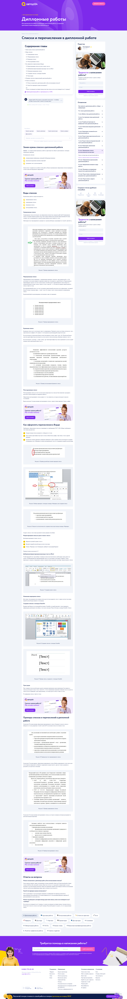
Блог (97, 972)
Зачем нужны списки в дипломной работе (35, 50)
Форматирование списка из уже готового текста (38, 66)
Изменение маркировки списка (35, 71)
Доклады (39, 921)
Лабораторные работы (31, 926)
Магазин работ (84, 984)
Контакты (98, 980)
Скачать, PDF (88, 195)
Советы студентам (54, 931)
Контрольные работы (64, 916)
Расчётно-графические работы (34, 931)
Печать (95, 195)
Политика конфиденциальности (65, 989)
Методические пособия (30, 15)
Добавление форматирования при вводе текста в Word (40, 69)
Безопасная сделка (62, 978)
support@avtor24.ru (26, 974)
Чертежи (50, 921)
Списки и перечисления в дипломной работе (88, 157)
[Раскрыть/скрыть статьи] (102, 106)
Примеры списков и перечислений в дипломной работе (39, 78)
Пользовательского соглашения (43, 954)
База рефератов (85, 986)
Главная (23, 33)
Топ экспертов (99, 976)
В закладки (101, 195)
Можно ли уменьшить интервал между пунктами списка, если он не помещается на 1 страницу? (48, 89)
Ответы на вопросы (30, 80)
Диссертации (76, 921)
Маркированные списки (33, 57)
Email (51, 978)
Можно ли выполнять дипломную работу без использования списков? (43, 83)
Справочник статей (85, 982)
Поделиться (81, 195)
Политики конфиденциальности (58, 954)
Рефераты (28, 921)
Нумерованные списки (33, 54)
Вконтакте (52, 974)
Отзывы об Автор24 (100, 974)
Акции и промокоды (62, 972)
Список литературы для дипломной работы (88, 155)
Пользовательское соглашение (65, 984)
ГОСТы (46, 926)
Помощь (60, 982)
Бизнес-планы (58, 926)
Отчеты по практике (83, 916)
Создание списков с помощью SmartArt (37, 73)
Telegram (52, 972)
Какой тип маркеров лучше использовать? (37, 85)
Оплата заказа (61, 974)
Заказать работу (99, 4)
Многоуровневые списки (33, 61)
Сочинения (89, 921)
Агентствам (84, 976)
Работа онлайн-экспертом (87, 974)
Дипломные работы (33, 33)
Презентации (63, 921)
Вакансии (98, 978)
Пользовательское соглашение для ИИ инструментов (67, 986)
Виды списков (29, 52)
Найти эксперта (30, 185)
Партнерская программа (86, 978)
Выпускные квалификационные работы (79, 926)
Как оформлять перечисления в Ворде (35, 64)
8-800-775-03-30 (28, 969)
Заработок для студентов (87, 980)
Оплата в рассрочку (62, 976)
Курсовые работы (47, 916)
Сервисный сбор (61, 980)
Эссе (96, 916)
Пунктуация (30, 76)
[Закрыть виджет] (121, 994)
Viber (51, 976)
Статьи (27, 33)
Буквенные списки (32, 59)
